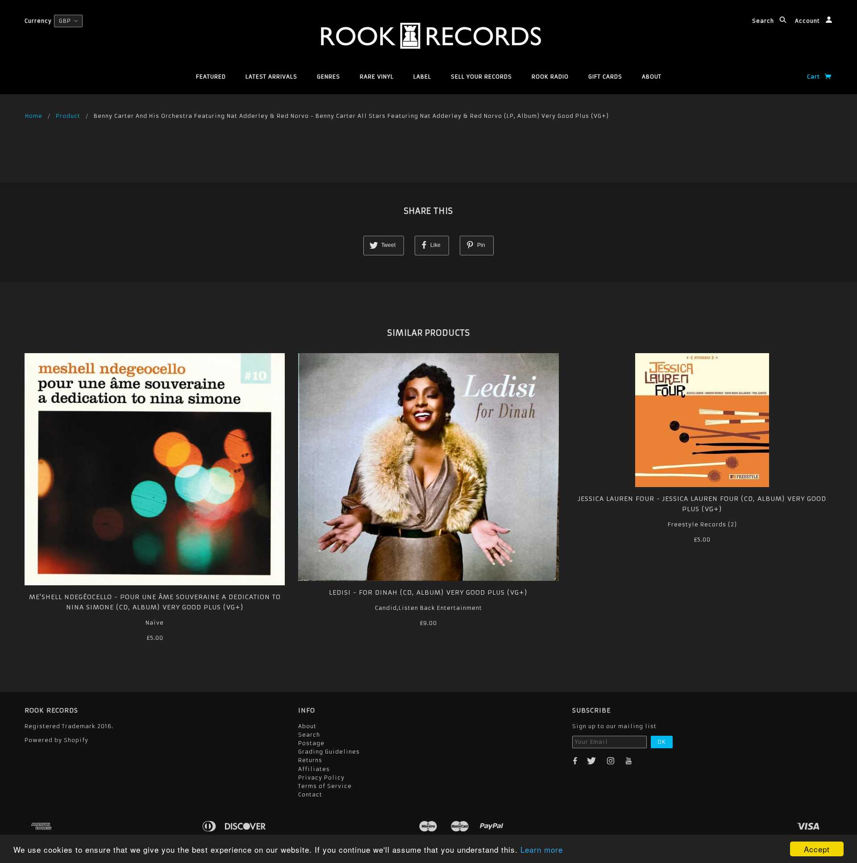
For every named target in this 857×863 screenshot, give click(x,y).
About (651, 76)
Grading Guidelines (329, 751)
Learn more (541, 849)
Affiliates (314, 769)
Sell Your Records (481, 76)
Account (808, 20)
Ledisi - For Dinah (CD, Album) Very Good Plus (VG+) (428, 592)
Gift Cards (605, 76)
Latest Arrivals (271, 76)
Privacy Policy (321, 777)
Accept (817, 849)
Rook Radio (550, 76)
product (68, 116)
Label (422, 76)
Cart (814, 76)
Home (33, 116)
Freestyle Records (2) (702, 524)
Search (764, 20)
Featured (211, 76)
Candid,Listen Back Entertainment (428, 608)
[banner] (428, 35)
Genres (328, 76)
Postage (311, 743)
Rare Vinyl (377, 76)
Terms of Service (325, 786)
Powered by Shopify (56, 740)
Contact (310, 794)
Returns (310, 760)
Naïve (155, 622)
